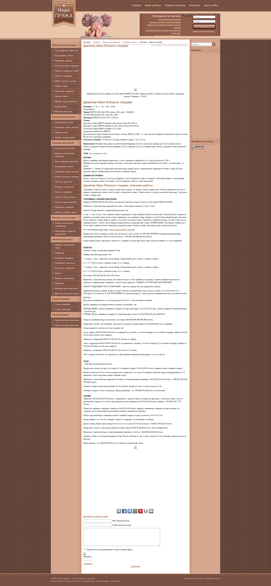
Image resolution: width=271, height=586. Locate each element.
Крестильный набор (65, 148)
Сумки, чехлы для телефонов (64, 224)
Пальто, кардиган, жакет (67, 71)
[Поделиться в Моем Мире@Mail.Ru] (135, 511)
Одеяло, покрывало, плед (65, 246)
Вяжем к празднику (64, 278)
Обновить (87, 556)
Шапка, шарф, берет (65, 137)
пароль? (211, 31)
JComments (135, 566)
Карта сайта (211, 5)
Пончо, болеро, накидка (67, 66)
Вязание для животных (66, 288)
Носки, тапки (61, 86)
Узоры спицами (63, 304)
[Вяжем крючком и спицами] (64, 14)
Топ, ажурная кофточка (66, 50)
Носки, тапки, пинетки (66, 202)
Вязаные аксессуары (64, 217)
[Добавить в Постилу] (140, 511)
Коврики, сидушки (64, 258)
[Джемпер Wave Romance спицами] (135, 89)
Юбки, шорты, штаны (65, 81)
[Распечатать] (151, 511)
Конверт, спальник (64, 187)
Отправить (87, 564)
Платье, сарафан (63, 76)
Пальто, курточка (63, 182)
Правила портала (175, 5)
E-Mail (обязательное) (121, 525)
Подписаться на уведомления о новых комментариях (110, 550)
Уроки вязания (60, 315)
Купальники (61, 106)
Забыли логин (198, 31)
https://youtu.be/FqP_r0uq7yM (122, 230)
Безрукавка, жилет (64, 55)
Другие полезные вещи (66, 293)
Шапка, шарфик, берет (66, 212)
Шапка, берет (61, 96)
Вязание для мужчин (64, 117)
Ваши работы (153, 5)
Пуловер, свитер (63, 60)
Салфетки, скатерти (65, 263)
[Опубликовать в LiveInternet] (146, 511)
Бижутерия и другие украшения (65, 232)
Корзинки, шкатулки (65, 268)
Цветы (58, 273)
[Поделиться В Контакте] (129, 511)
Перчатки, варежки (64, 91)
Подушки (59, 253)
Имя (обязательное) (120, 521)
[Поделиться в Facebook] (124, 511)
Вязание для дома (62, 239)
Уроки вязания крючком (67, 325)
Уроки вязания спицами (67, 320)
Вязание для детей (62, 143)
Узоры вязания (60, 299)
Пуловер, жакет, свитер (67, 127)
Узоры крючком (63, 309)
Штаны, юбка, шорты (65, 197)
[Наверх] (119, 511)
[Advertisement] (135, 67)
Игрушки (59, 283)
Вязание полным (63, 111)
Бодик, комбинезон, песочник (65, 154)
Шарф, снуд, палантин (66, 101)
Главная (136, 5)
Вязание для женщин (64, 45)
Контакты (194, 5)
